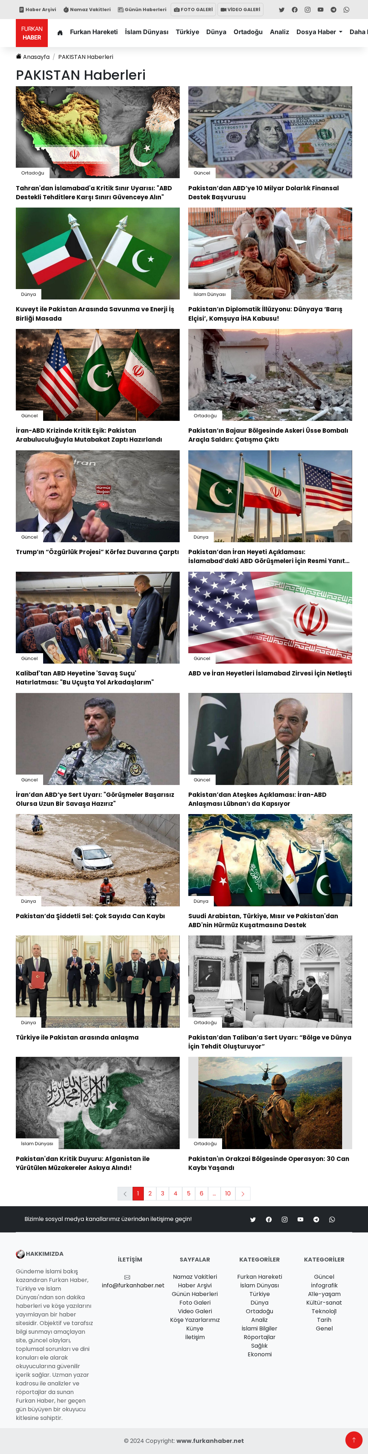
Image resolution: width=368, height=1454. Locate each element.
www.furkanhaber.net (210, 1441)
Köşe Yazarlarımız (195, 1320)
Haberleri (85, 57)
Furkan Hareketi (94, 32)
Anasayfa (36, 57)
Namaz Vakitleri (90, 9)
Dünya (216, 32)
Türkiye (187, 32)
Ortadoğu (248, 32)
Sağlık (259, 1346)
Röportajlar (260, 1337)
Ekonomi (260, 1354)
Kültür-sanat (324, 1303)
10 (228, 1193)
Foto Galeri (195, 1303)
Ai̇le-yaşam (324, 1294)
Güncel (202, 173)
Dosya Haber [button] (316, 32)
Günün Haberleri (145, 9)
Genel (324, 1328)
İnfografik (324, 1285)
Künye (194, 1328)
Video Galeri (195, 1311)
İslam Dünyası (147, 32)
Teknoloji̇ (324, 1311)
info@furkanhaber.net (133, 1285)
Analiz (279, 32)
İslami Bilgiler (259, 1328)
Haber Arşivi (40, 9)
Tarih (324, 1320)
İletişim (195, 1337)
